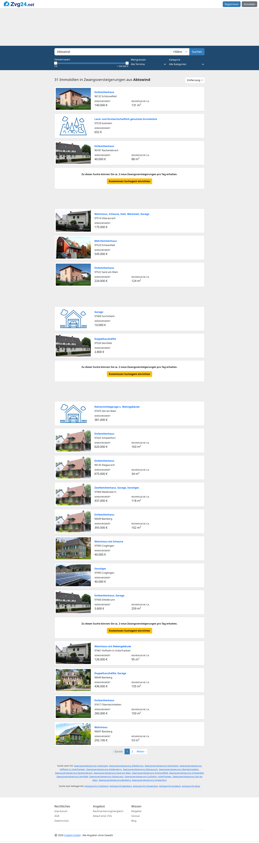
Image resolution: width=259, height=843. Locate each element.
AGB (56, 816)
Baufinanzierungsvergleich (108, 811)
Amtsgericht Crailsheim (96, 786)
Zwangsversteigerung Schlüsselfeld (150, 773)
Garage (98, 312)
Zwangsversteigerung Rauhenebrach (73, 773)
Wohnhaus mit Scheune (108, 541)
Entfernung (194, 80)
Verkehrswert (62, 59)
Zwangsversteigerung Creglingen (91, 765)
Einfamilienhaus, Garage (109, 595)
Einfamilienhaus (104, 92)
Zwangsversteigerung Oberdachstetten (179, 769)
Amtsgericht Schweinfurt (145, 786)
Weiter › (141, 751)
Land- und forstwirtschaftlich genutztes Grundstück (125, 119)
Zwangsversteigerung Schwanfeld (186, 773)
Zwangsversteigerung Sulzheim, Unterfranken (148, 776)
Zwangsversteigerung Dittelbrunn (126, 765)
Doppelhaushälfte (105, 339)
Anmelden (249, 4)
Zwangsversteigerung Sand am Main (112, 773)
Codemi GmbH (72, 835)
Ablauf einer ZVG (102, 816)
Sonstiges (100, 568)
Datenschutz (61, 820)
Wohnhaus (100, 727)
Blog (133, 820)
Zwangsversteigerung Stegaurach (106, 776)
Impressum (60, 811)
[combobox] (112, 51)
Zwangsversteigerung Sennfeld (72, 776)
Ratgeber (136, 811)
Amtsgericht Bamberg (121, 786)
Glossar (135, 816)
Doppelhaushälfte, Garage (110, 673)
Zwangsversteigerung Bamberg (115, 780)
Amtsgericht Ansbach (170, 786)
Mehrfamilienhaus (105, 241)
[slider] (55, 63)
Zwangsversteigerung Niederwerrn (104, 769)
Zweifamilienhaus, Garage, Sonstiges (116, 487)
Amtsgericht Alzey (191, 786)
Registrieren (232, 4)
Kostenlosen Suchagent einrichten (129, 181)
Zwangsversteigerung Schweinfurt (149, 780)
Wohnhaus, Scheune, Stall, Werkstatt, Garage (121, 214)
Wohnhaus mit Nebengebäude (112, 646)
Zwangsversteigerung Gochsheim (162, 765)
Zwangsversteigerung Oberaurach (140, 769)
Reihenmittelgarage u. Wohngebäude (117, 406)
